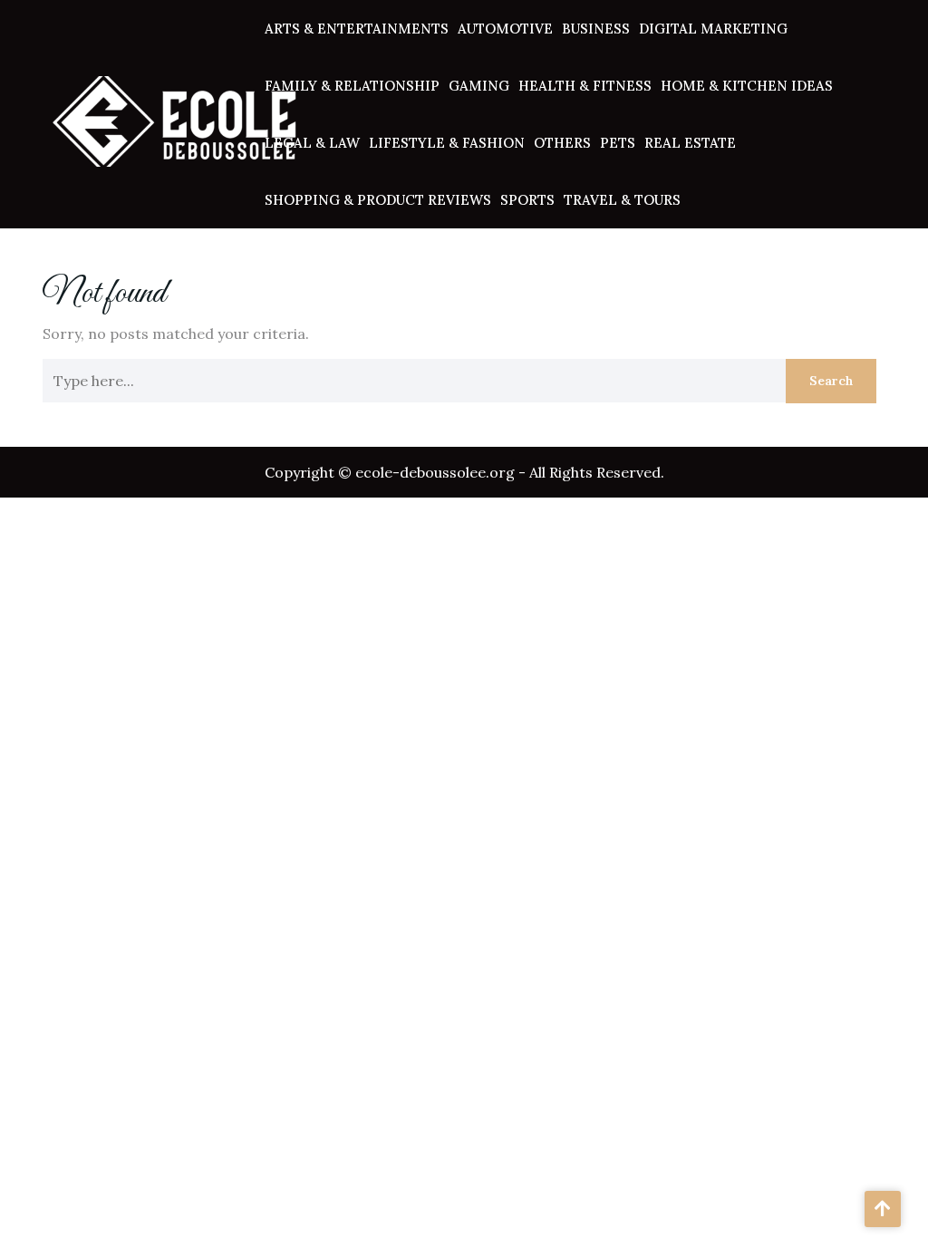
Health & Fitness (585, 85)
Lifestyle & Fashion (447, 142)
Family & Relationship (352, 85)
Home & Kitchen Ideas (747, 85)
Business (596, 28)
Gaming (479, 85)
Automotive (505, 28)
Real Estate (690, 142)
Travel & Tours (622, 199)
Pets (617, 142)
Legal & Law (312, 142)
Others (562, 142)
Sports (527, 199)
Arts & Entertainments (357, 28)
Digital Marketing (713, 28)
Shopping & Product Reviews (378, 199)
